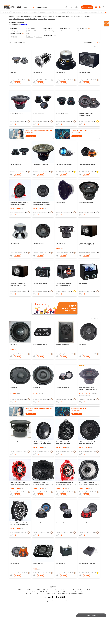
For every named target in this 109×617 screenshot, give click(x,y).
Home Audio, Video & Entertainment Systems (40, 16)
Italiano (50, 591)
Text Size (89, 589)
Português (60, 591)
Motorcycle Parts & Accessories (16, 19)
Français (45, 591)
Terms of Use (29, 593)
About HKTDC (28, 589)
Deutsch (34, 591)
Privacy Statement (38, 593)
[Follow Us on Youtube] (62, 597)
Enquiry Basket (91, 615)
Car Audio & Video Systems (22, 16)
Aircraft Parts (69, 16)
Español (40, 591)
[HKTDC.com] (54, 587)
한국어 (75, 591)
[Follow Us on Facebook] (52, 597)
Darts (45, 19)
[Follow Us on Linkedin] (56, 597)
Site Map (54, 593)
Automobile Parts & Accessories (82, 16)
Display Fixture (51, 19)
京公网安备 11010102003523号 (76, 593)
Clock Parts (40, 19)
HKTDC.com (20, 589)
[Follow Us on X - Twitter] (54, 597)
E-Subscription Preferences (79, 589)
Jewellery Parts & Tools (31, 19)
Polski (55, 591)
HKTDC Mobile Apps (46, 589)
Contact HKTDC (36, 589)
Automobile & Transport (59, 16)
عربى (71, 591)
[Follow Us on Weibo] (58, 597)
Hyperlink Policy (47, 593)
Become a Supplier (87, 7)
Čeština (29, 591)
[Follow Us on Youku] (64, 597)
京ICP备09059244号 (62, 593)
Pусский (66, 591)
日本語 (80, 591)
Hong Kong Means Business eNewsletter (62, 589)
